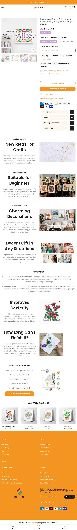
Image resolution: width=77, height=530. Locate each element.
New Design (6, 448)
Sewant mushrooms (29, 426)
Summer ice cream (48, 426)
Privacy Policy (44, 473)
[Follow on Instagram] (45, 502)
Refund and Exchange (47, 480)
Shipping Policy (45, 476)
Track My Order (45, 444)
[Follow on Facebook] (41, 502)
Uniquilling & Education (9, 480)
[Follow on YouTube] (53, 502)
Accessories (6, 458)
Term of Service (45, 483)
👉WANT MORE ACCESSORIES (19, 394)
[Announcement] (39, 2)
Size (3, 451)
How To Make (44, 448)
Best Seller (5, 444)
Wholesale (5, 476)
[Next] (33, 36)
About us (5, 473)
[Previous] (5, 36)
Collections (5, 455)
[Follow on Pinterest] (49, 502)
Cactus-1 (9, 426)
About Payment (45, 451)
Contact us (44, 455)
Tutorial (4, 461)
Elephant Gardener (67, 426)
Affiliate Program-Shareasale (12, 483)
